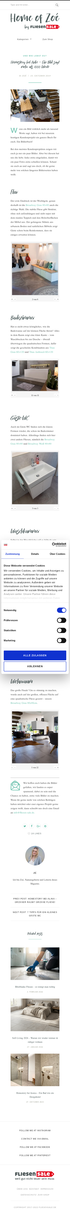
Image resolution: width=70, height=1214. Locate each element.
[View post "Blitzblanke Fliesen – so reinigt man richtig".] (35, 963)
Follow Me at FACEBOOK (35, 1147)
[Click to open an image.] (35, 105)
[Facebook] (31, 826)
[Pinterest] (45, 826)
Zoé (23, 76)
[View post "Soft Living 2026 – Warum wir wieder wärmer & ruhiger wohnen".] (35, 1014)
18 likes (36, 833)
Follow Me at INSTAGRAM (35, 1130)
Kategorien (23, 39)
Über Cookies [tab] (57, 553)
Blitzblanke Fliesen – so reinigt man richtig (35, 986)
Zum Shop (47, 39)
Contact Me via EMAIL (35, 1139)
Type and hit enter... (20, 5)
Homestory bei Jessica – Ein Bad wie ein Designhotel (35, 1094)
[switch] (61, 620)
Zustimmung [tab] (12, 553)
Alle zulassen (35, 655)
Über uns (22, 1189)
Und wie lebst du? (35, 56)
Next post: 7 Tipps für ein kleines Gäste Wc (35, 914)
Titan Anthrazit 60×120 (41, 351)
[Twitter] (24, 826)
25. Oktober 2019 (40, 76)
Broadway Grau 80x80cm (24, 702)
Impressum (47, 1189)
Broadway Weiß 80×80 (39, 443)
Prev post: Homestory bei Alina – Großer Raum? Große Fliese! (35, 900)
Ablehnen (35, 666)
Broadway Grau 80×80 (37, 205)
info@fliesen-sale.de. (24, 812)
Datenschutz (28, 1195)
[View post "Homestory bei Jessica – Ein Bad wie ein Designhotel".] (35, 1070)
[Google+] (38, 826)
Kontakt (34, 1189)
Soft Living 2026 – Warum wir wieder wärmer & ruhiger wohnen (35, 1039)
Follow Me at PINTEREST (35, 1155)
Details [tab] (35, 553)
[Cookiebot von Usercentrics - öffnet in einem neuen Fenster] (52, 545)
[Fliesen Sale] (35, 21)
